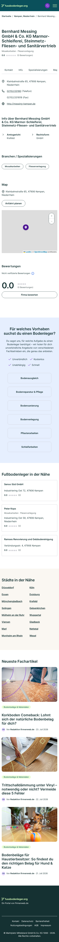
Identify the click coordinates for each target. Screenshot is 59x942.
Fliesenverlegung (37, 166)
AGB (36, 925)
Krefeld (33, 601)
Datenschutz (27, 921)
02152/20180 (14, 91)
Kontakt (15, 921)
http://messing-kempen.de (21, 103)
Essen (5, 594)
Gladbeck (35, 621)
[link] (29, 490)
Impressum (46, 925)
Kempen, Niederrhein (24, 16)
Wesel (33, 635)
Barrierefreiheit (42, 921)
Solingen (6, 608)
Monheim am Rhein (12, 635)
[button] (47, 5)
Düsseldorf (8, 587)
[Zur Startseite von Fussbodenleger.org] (14, 5)
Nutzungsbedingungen (21, 925)
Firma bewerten (29, 294)
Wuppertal (35, 615)
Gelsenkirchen (37, 608)
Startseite (6, 16)
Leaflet (28, 252)
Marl (4, 628)
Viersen (6, 621)
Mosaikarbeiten (12, 166)
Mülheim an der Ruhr (13, 615)
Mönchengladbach (12, 601)
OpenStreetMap (40, 252)
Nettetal (34, 628)
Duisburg (35, 594)
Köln (32, 587)
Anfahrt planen (13, 203)
